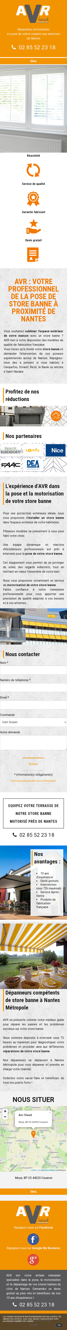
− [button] (5, 1116)
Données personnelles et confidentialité (33, 780)
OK (59, 1325)
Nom (4, 663)
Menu (33, 61)
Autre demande (10, 732)
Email (4, 697)
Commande (7, 715)
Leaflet (34, 1169)
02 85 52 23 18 (37, 47)
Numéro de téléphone (15, 680)
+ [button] (5, 1111)
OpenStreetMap (47, 1169)
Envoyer (33, 764)
